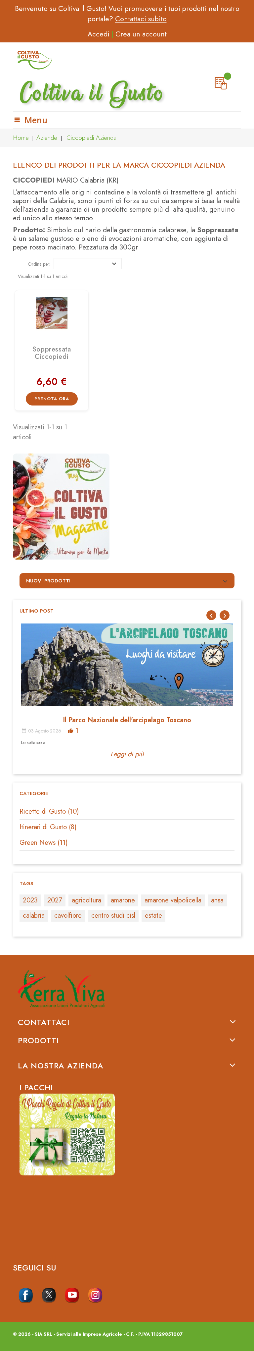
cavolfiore (68, 915)
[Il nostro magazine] (127, 507)
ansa (217, 900)
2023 (30, 900)
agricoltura (86, 900)
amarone (123, 900)
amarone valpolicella (173, 900)
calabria (34, 915)
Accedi (98, 34)
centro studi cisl (113, 915)
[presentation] (211, 615)
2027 (54, 900)
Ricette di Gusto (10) (49, 811)
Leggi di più (127, 754)
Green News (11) (43, 842)
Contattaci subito (141, 19)
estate (153, 915)
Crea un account (141, 34)
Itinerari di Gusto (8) (48, 827)
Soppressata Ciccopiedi (51, 353)
